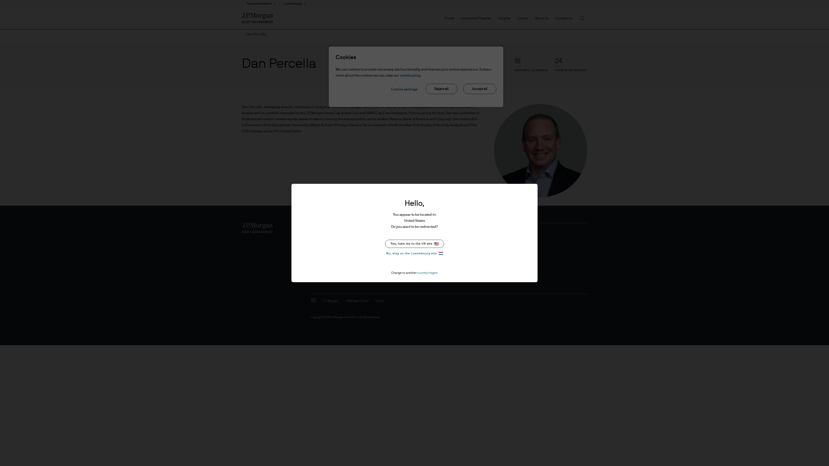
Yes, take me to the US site (412, 243)
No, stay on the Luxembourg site (411, 253)
